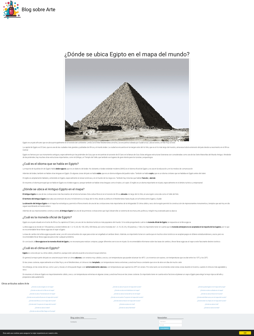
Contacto (73, 322)
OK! (245, 333)
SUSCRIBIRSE (164, 328)
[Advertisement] (127, 34)
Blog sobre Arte (38, 9)
